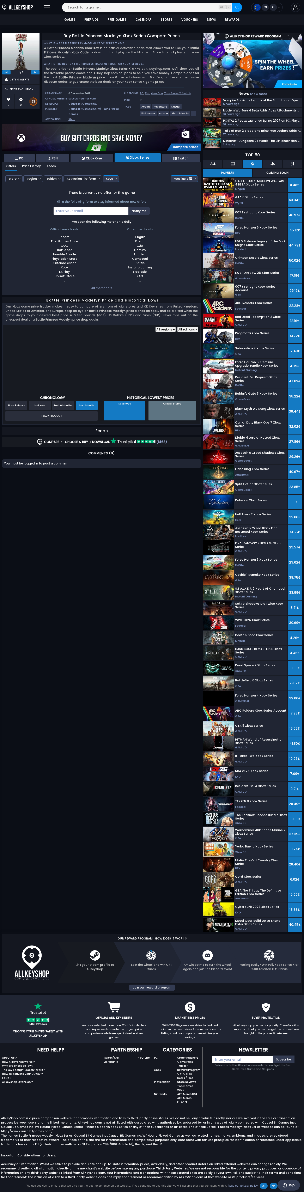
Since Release (16, 405)
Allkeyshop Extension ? (17, 1082)
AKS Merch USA (187, 1094)
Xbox (71, 119)
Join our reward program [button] (152, 987)
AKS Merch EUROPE (184, 1100)
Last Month (86, 405)
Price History (31, 166)
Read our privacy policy (243, 1185)
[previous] (6, 72)
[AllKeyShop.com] (17, 7)
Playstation (162, 1082)
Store (12, 179)
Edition (52, 179)
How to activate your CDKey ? (22, 1074)
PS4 (147, 93)
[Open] (47, 7)
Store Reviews (186, 1082)
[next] (35, 72)
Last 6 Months (63, 405)
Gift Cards (184, 1074)
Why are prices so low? (17, 1066)
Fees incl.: (181, 179)
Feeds (51, 166)
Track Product (51, 416)
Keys (109, 179)
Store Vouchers (187, 1058)
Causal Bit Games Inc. (82, 103)
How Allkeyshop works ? (18, 1062)
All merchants (101, 288)
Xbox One (157, 93)
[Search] (237, 7)
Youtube (144, 1058)
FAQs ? (6, 1078)
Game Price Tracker (185, 1064)
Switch (186, 93)
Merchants (110, 1062)
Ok (264, 1185)
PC (142, 93)
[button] (295, 7)
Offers (11, 166)
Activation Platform (81, 179)
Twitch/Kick (111, 1058)
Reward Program (188, 1070)
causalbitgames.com (82, 98)
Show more (258, 94)
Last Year (39, 405)
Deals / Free (185, 1078)
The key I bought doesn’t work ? (23, 1070)
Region (31, 179)
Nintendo (160, 1094)
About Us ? (9, 1058)
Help (290, 1185)
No (274, 1185)
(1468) (161, 442)
